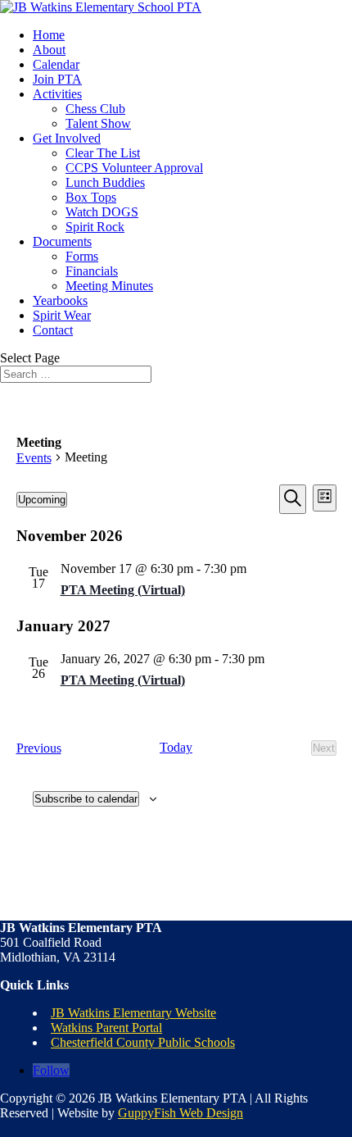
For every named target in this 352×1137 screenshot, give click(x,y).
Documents (62, 241)
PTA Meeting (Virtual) (123, 590)
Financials (91, 271)
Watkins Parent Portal (106, 1028)
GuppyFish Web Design (180, 1113)
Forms (81, 256)
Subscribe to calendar (86, 799)
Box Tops (90, 197)
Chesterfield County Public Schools (143, 1042)
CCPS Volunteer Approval (134, 168)
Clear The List (102, 153)
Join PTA (57, 79)
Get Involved (67, 138)
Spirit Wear (62, 315)
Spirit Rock (94, 227)
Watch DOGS (101, 212)
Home (49, 35)
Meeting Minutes (109, 286)
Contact (53, 330)
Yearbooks (60, 300)
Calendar (56, 64)
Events (34, 458)
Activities (57, 94)
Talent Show (98, 123)
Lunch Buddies (105, 182)
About (49, 50)
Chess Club (95, 109)
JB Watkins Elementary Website (133, 1013)
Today (176, 747)
